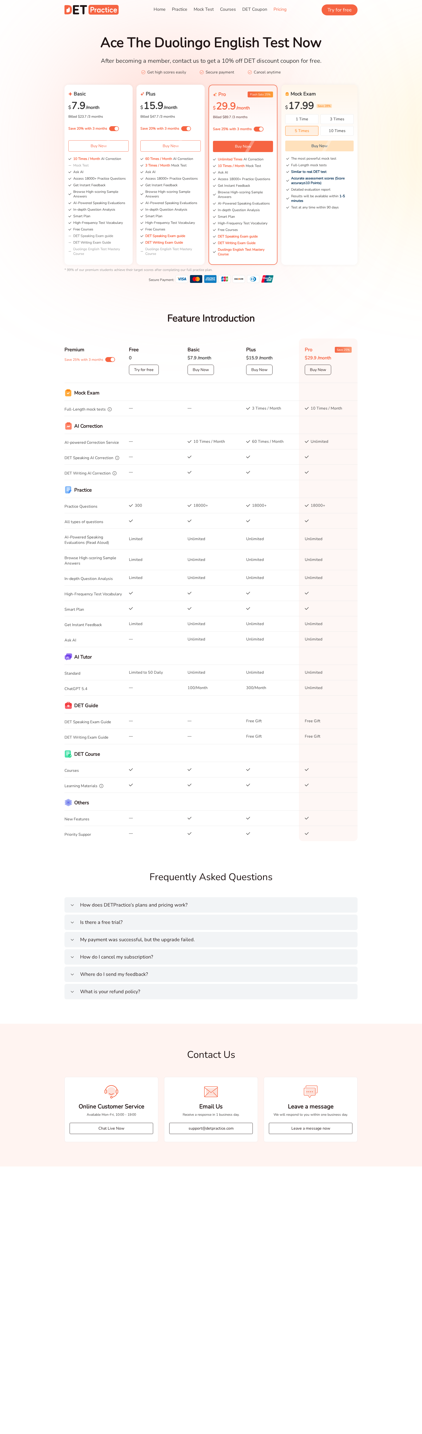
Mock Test (204, 9)
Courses (228, 9)
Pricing (280, 9)
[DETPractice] (91, 10)
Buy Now (99, 146)
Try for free (339, 10)
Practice (179, 9)
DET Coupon (254, 9)
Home (160, 9)
